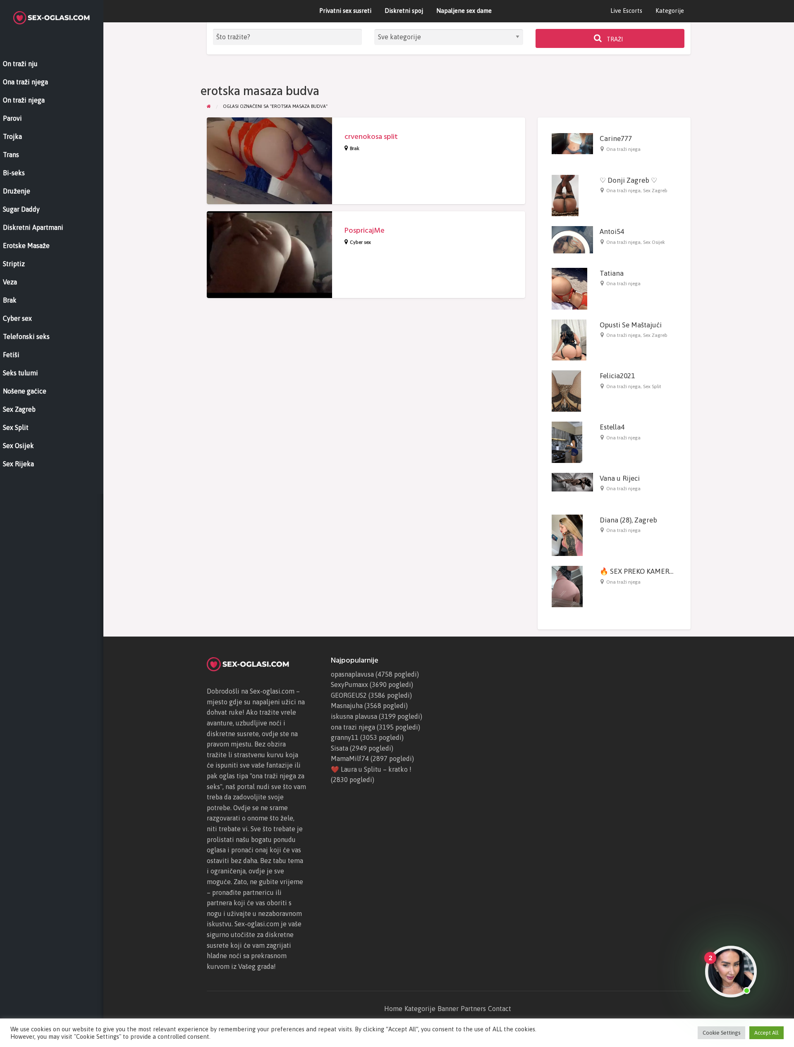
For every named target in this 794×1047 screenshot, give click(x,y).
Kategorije (669, 10)
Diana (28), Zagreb (628, 520)
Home (393, 1008)
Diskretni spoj (404, 10)
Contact (499, 1008)
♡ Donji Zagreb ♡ (628, 180)
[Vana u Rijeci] (572, 481)
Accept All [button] (766, 1033)
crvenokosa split (371, 137)
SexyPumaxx (349, 684)
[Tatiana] (569, 288)
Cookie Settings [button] (721, 1033)
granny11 (345, 737)
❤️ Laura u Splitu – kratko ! (371, 769)
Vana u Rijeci (620, 478)
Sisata (339, 748)
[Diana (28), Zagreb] (567, 535)
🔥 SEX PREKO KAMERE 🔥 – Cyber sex (660, 571)
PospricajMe (364, 230)
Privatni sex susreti (345, 10)
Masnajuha (347, 705)
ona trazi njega (353, 727)
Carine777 (616, 138)
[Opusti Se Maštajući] (569, 339)
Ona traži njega (623, 149)
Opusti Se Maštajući (631, 325)
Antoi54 (612, 231)
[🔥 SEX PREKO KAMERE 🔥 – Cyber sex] (567, 586)
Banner (448, 1008)
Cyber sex (360, 242)
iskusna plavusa (354, 716)
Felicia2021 (617, 376)
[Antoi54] (572, 239)
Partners (473, 1008)
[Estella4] (567, 442)
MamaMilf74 (350, 758)
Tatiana (612, 273)
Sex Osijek (654, 242)
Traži (614, 39)
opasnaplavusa (352, 674)
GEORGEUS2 (349, 695)
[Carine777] (572, 143)
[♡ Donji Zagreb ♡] (565, 195)
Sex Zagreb (655, 190)
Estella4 (612, 427)
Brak (354, 148)
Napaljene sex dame (464, 10)
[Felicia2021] (566, 390)
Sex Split (652, 386)
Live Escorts (626, 10)
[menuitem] (626, 11)
